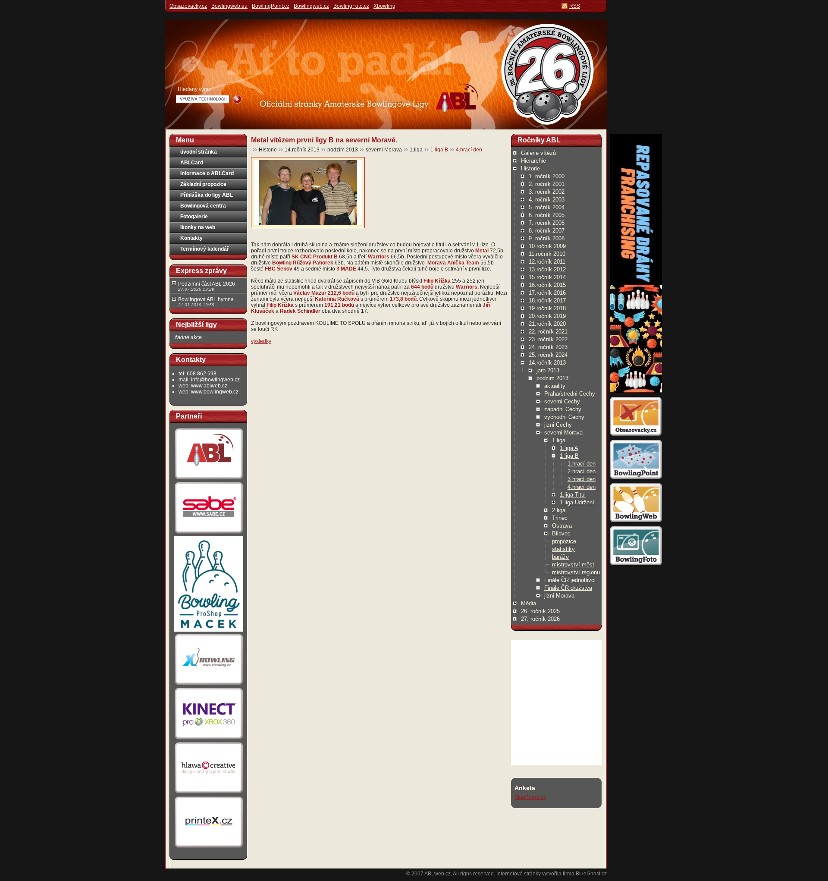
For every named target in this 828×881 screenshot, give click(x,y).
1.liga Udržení (577, 502)
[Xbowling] (208, 685)
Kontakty (191, 238)
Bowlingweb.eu (229, 6)
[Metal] (308, 223)
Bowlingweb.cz (311, 6)
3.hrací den (582, 479)
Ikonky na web (197, 227)
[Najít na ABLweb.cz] (237, 99)
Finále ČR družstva (568, 588)
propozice (564, 541)
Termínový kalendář (204, 249)
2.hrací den (582, 471)
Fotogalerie (194, 217)
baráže (560, 557)
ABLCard (191, 163)
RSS (574, 6)
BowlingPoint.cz (270, 6)
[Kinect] (208, 739)
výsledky (261, 341)
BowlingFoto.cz (351, 6)
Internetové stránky (518, 874)
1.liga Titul (573, 494)
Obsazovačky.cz (188, 6)
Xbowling (384, 6)
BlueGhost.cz (591, 874)
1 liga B (439, 150)
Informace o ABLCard (207, 173)
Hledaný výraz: (195, 89)
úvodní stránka (198, 152)
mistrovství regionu (576, 572)
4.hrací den (469, 150)
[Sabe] (208, 534)
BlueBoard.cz (530, 797)
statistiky (563, 549)
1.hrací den (582, 463)
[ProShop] (208, 631)
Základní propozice (203, 184)
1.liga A (569, 448)
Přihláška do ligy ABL (206, 195)
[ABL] (208, 479)
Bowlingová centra (203, 206)
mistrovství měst (573, 564)
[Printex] (208, 847)
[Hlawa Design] (208, 793)
